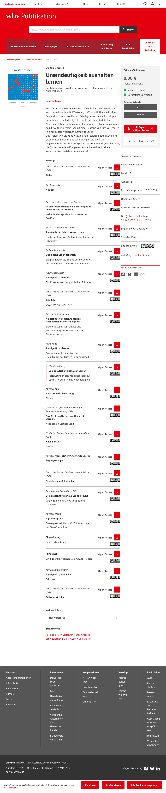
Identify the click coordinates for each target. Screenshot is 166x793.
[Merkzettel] (145, 4)
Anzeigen (11, 704)
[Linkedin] (157, 768)
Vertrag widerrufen (123, 694)
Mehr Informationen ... (13, 788)
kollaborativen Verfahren (59, 634)
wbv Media (62, 762)
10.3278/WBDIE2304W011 (136, 220)
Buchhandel (12, 688)
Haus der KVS (53, 441)
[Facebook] (145, 768)
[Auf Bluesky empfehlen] (129, 274)
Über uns (102, 4)
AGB (149, 677)
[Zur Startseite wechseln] (31, 15)
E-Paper (140, 107)
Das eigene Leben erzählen (61, 254)
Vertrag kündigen (122, 681)
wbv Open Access (64, 4)
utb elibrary (89, 701)
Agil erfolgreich (54, 518)
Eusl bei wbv (90, 687)
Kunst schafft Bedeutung (60, 393)
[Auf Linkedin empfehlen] (136, 274)
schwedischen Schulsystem (61, 638)
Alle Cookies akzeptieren (144, 785)
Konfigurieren (113, 785)
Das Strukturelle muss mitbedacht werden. (65, 417)
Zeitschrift (140, 114)
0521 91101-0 (62, 767)
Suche (130, 29)
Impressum (153, 735)
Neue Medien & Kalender (60, 481)
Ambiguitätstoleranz (57, 277)
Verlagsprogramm (15, 4)
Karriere (10, 693)
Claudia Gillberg (141, 255)
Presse (9, 699)
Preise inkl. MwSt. (133, 83)
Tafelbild (51, 300)
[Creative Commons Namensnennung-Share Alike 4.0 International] (146, 245)
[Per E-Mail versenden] (142, 274)
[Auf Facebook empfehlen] (123, 274)
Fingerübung (53, 537)
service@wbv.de (15, 771)
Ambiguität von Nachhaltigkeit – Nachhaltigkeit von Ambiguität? (64, 320)
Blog (86, 4)
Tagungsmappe (54, 460)
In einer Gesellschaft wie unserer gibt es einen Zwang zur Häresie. (68, 208)
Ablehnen (90, 785)
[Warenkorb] (160, 4)
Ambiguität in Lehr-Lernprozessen (65, 232)
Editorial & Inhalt (56, 597)
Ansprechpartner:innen (18, 677)
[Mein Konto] (152, 3)
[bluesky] (151, 768)
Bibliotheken (13, 683)
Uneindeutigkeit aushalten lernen (67, 370)
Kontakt (121, 4)
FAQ (52, 690)
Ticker (49, 175)
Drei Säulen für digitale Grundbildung (67, 495)
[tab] (53, 100)
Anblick (50, 189)
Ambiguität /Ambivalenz (59, 574)
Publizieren (40, 4)
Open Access (83, 634)
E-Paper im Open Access (140, 129)
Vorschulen (85, 638)
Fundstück (52, 553)
